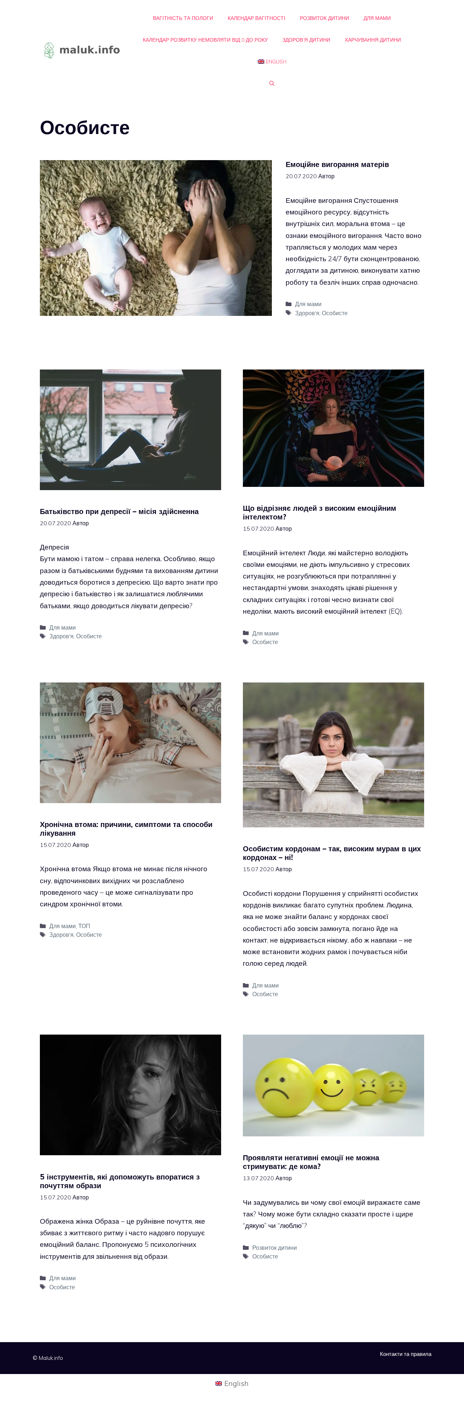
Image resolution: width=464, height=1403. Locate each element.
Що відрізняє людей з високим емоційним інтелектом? (319, 512)
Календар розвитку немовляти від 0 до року (205, 40)
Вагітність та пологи (183, 18)
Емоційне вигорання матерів (337, 164)
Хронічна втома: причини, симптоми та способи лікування (126, 829)
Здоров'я (307, 313)
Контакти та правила (405, 1353)
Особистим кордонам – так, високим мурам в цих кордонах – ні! (332, 853)
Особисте (335, 313)
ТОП (84, 926)
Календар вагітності (256, 18)
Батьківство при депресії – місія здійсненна (119, 511)
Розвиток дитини (324, 18)
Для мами (377, 18)
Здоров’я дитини (306, 40)
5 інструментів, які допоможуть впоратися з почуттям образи (120, 1181)
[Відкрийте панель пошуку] (272, 83)
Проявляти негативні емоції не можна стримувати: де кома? (311, 1162)
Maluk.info (51, 1357)
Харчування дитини (373, 40)
